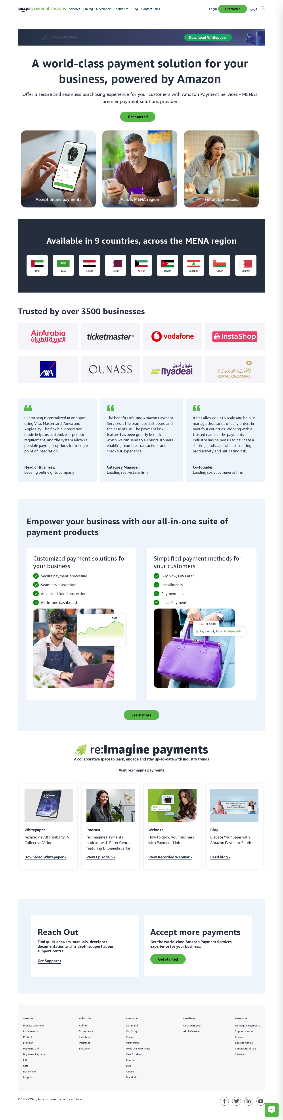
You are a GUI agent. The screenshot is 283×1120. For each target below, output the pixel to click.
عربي (253, 9)
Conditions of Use (245, 1048)
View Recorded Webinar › (170, 857)
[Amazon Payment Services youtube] (260, 1101)
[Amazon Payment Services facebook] (224, 1101)
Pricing (88, 9)
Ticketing (84, 1037)
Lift (25, 1060)
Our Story (132, 1031)
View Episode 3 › (100, 857)
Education (85, 1048)
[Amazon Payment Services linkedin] (248, 1101)
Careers (130, 1071)
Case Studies (133, 1054)
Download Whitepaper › (45, 857)
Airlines (83, 1025)
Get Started (232, 9)
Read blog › (220, 857)
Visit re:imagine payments (141, 770)
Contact (131, 1060)
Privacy (239, 1037)
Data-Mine (29, 1071)
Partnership (133, 1042)
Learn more (141, 715)
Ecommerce (86, 1031)
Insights (28, 1077)
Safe (25, 1065)
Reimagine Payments (247, 1025)
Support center (244, 1031)
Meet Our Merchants (138, 1048)
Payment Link (31, 1048)
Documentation (192, 1025)
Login (213, 9)
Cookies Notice (244, 1042)
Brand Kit (131, 1077)
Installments (30, 1031)
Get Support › (49, 960)
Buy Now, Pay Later (34, 1054)
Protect (27, 1037)
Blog (135, 9)
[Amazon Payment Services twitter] (236, 1101)
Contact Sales (150, 9)
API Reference (191, 1031)
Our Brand (132, 1025)
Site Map (240, 1054)
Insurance (84, 1042)
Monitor (28, 1042)
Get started (168, 959)
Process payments (33, 1025)
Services (74, 9)
